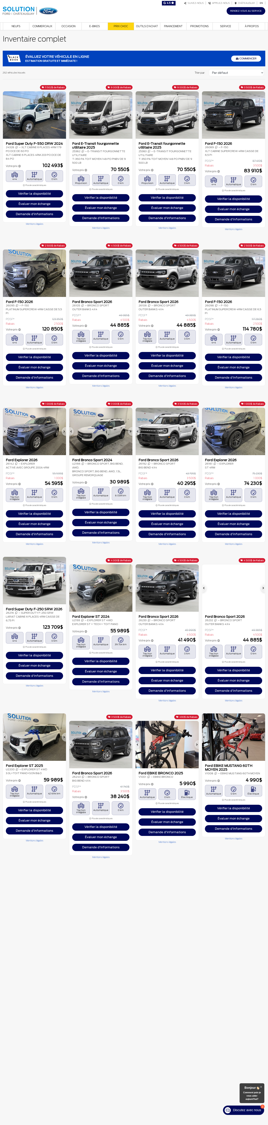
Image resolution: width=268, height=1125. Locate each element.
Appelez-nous (220, 3)
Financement (173, 26)
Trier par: (200, 72)
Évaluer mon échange (35, 204)
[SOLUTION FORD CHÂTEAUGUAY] (30, 10)
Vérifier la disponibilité (34, 193)
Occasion (68, 26)
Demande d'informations (34, 214)
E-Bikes (94, 26)
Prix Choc (121, 26)
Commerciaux (42, 26)
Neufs (16, 26)
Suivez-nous (195, 3)
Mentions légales (34, 224)
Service (225, 26)
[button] (5, 115)
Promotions (199, 26)
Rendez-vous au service (246, 10)
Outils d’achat (147, 26)
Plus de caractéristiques (35, 185)
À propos (252, 26)
